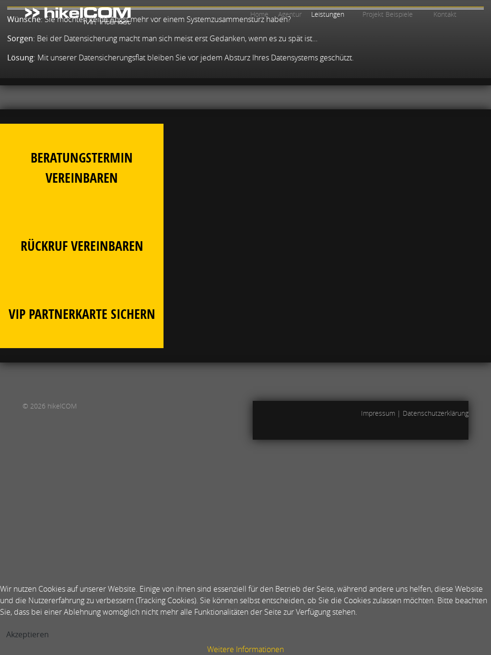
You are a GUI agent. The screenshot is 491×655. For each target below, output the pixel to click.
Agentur (290, 14)
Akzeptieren (27, 634)
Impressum (378, 413)
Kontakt (444, 14)
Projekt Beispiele (387, 14)
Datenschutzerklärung (435, 413)
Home (259, 14)
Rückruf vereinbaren (82, 245)
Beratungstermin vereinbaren (82, 167)
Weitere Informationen (245, 649)
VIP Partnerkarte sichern (82, 313)
